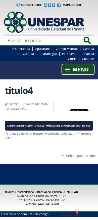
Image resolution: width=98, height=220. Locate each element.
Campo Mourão (67, 49)
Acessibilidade (31, 5)
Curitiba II (29, 54)
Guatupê (88, 59)
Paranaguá (49, 54)
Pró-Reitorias (21, 49)
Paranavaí (69, 54)
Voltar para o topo (81, 155)
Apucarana (43, 49)
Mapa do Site (72, 5)
